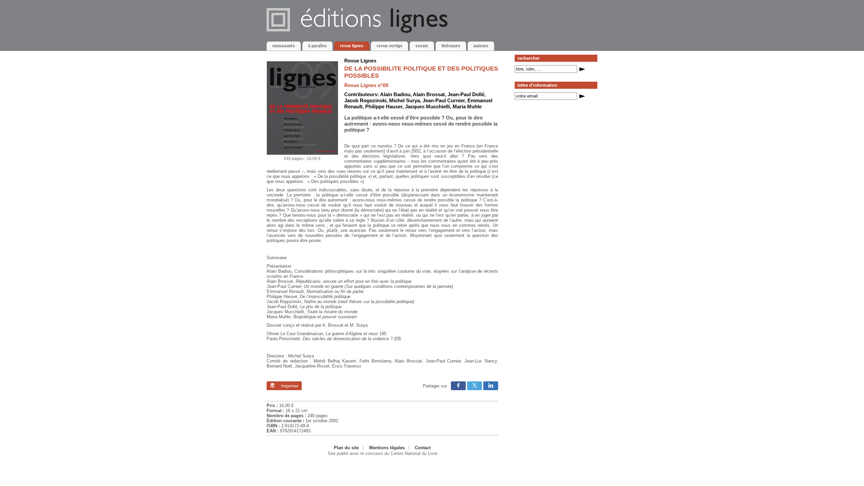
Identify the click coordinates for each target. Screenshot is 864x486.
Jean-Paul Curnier (444, 100)
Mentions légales (387, 448)
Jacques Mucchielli (427, 106)
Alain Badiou (395, 94)
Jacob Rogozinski (365, 100)
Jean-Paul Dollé (466, 94)
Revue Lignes (360, 60)
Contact (423, 448)
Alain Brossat (429, 94)
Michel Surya (404, 100)
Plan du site (346, 448)
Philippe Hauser (383, 106)
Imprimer (289, 385)
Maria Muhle (467, 106)
